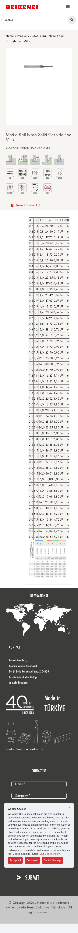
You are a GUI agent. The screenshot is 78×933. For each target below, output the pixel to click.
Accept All (15, 860)
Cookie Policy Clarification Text (25, 749)
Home (10, 36)
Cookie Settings (52, 860)
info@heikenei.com (18, 682)
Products (23, 36)
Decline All (32, 860)
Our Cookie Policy (50, 853)
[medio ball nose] (46, 67)
